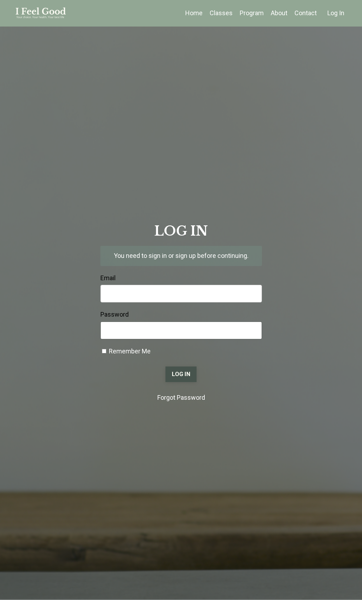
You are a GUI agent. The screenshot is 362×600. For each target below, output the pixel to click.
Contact (305, 13)
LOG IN (181, 374)
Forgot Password (181, 397)
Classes (221, 13)
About (279, 13)
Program (252, 13)
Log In (335, 13)
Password (114, 314)
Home (194, 13)
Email (108, 278)
